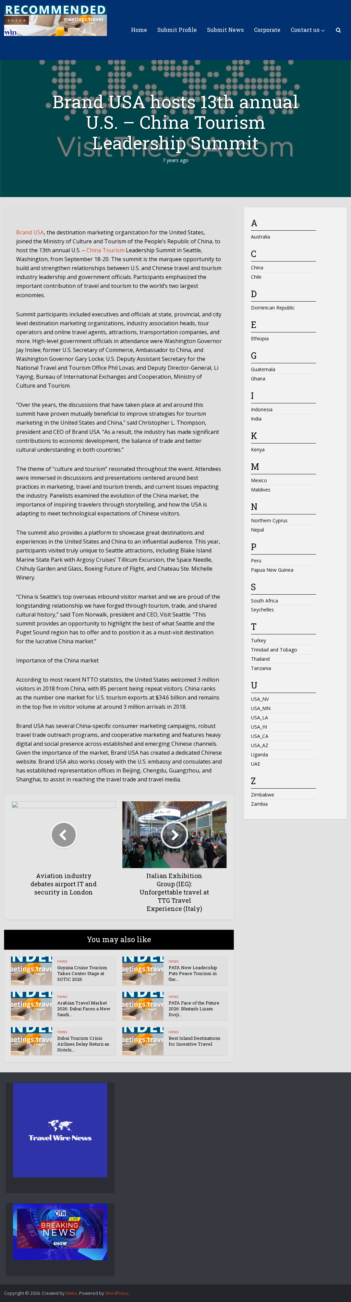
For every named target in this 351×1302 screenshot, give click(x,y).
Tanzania (261, 668)
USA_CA (259, 736)
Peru (256, 560)
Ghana (258, 378)
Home (139, 29)
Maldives (260, 489)
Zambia (259, 804)
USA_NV (260, 699)
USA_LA (259, 717)
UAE (255, 763)
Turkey (258, 640)
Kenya (258, 449)
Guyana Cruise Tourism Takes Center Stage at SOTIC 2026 (82, 973)
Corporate (267, 29)
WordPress (117, 1293)
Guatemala (263, 369)
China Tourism (105, 250)
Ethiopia (260, 338)
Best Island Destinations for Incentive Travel (194, 1041)
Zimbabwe (262, 794)
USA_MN (260, 708)
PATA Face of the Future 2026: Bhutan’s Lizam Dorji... (194, 1009)
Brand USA (30, 232)
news (62, 961)
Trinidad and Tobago (274, 649)
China (257, 267)
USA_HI (259, 726)
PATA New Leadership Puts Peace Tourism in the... (193, 973)
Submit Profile (177, 29)
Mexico (259, 480)
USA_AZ (259, 745)
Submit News (225, 29)
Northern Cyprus (269, 520)
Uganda (259, 754)
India (256, 418)
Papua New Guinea (272, 570)
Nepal (257, 529)
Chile (256, 276)
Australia (260, 236)
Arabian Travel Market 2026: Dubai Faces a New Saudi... (83, 1009)
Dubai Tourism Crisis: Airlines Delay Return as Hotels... (83, 1044)
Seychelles (262, 609)
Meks (71, 1293)
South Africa (264, 600)
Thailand (260, 659)
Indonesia (262, 409)
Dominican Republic (273, 307)
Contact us (305, 29)
